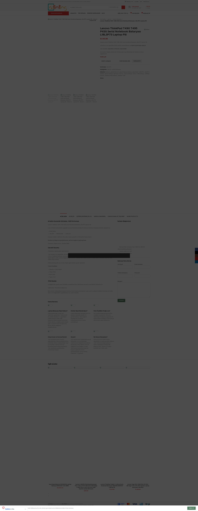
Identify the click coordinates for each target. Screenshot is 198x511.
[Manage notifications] (3, 507)
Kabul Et (191, 508)
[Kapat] (129, 251)
